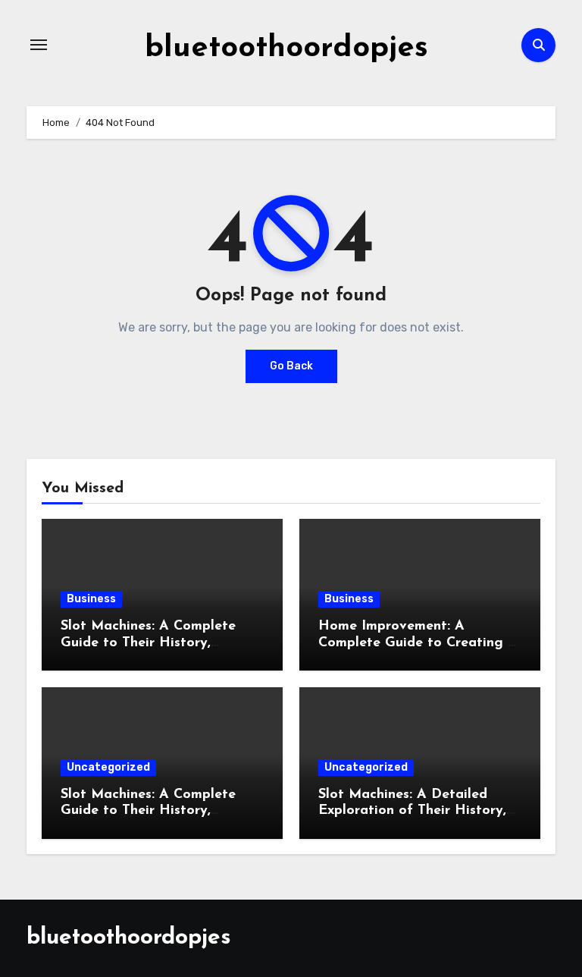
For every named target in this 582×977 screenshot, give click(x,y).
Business (91, 598)
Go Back (291, 366)
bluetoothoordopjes (286, 48)
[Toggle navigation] (39, 45)
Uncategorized (108, 767)
